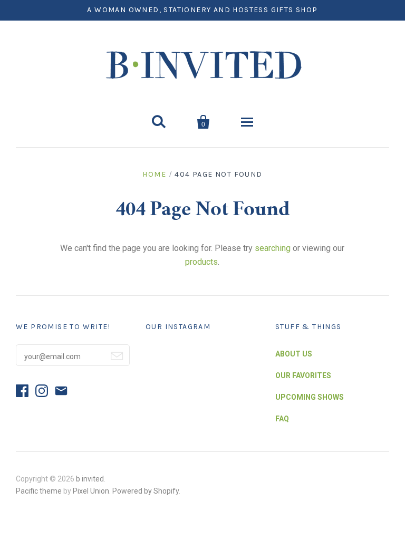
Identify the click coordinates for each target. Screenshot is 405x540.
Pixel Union (91, 491)
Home (154, 174)
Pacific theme (39, 491)
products (201, 262)
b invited (90, 479)
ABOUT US (293, 354)
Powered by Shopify (145, 491)
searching (273, 248)
